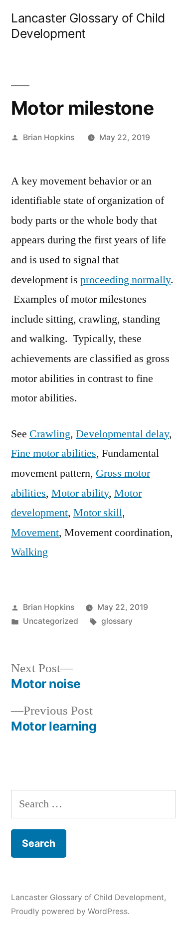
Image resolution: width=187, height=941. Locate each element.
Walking (29, 552)
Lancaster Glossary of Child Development (87, 897)
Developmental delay (122, 434)
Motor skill (97, 513)
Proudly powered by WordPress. (70, 911)
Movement (35, 533)
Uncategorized (50, 621)
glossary (117, 621)
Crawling (49, 434)
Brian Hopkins (48, 137)
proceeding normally (125, 280)
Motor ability (80, 493)
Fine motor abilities (53, 453)
